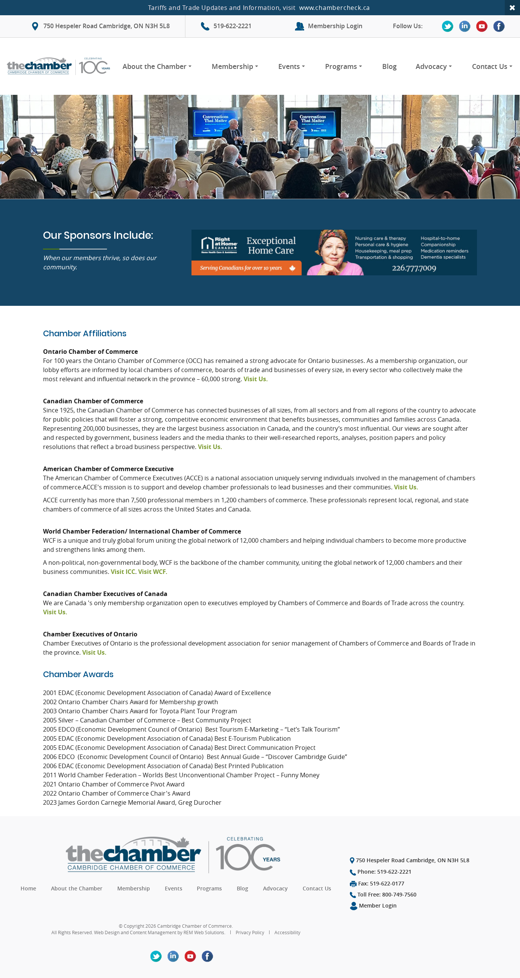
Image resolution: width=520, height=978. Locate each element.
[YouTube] (482, 26)
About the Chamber (155, 66)
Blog (389, 66)
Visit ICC (123, 571)
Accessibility (287, 932)
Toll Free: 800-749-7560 (386, 894)
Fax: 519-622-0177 (380, 883)
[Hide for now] (512, 7)
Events (289, 66)
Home (28, 888)
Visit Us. (256, 379)
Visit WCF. (152, 571)
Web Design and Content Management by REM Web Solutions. (160, 932)
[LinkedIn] (465, 26)
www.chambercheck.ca (334, 7)
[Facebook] (499, 26)
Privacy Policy (250, 932)
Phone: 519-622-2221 (384, 871)
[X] (447, 26)
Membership (232, 66)
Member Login (377, 905)
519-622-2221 (233, 26)
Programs (341, 66)
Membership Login (335, 26)
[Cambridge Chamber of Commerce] (60, 66)
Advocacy (431, 66)
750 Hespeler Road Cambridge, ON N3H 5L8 (106, 26)
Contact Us (489, 66)
